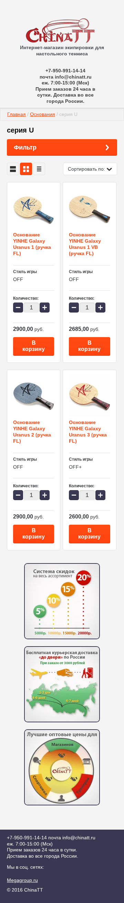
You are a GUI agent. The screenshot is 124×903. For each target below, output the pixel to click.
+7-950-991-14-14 (65, 70)
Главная (16, 114)
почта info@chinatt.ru (66, 77)
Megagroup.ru (22, 880)
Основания (42, 114)
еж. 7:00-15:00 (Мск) (65, 82)
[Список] (13, 169)
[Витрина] (26, 169)
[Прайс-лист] (39, 169)
